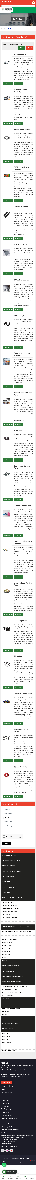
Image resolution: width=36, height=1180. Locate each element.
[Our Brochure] (33, 2)
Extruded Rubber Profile (23, 694)
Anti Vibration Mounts (22, 54)
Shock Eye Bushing (7, 942)
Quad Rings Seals (20, 621)
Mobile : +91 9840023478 (9, 1139)
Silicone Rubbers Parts (22, 506)
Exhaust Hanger (6, 954)
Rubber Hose (5, 1033)
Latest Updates (6, 1095)
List (22, 48)
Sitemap (4, 1098)
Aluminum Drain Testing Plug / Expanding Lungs (15, 986)
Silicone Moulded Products (20, 91)
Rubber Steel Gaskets (22, 129)
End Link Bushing (6, 948)
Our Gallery (5, 1104)
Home (3, 28)
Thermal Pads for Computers (10, 908)
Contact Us (5, 1106)
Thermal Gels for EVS (8, 914)
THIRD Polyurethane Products (21, 168)
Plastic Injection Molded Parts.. (23, 394)
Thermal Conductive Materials (22, 354)
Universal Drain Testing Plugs (23, 584)
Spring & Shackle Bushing (9, 940)
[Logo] (7, 10)
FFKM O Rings (19, 315)
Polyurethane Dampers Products (23, 542)
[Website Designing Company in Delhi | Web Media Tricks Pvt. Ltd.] (32, 1160)
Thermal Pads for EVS (8, 902)
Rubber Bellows (6, 1036)
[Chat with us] (4, 1165)
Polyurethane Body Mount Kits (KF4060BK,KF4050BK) (16, 931)
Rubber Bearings (7, 1039)
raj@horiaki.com (6, 1143)
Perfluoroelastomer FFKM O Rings (11, 1009)
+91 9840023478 (8, 2)
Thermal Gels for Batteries (10, 917)
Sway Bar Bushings (7, 937)
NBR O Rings (5, 1014)
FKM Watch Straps (21, 207)
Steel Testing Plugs (7, 995)
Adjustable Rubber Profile (21, 730)
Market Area (5, 1101)
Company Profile (6, 1092)
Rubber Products (20, 767)
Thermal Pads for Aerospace (10, 911)
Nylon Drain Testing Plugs (9, 989)
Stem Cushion (6, 951)
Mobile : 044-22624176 (8, 1141)
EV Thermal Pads (20, 244)
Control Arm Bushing (8, 945)
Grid (30, 48)
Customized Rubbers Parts (22, 467)
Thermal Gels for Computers (10, 920)
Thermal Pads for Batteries (10, 905)
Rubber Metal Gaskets (8, 1051)
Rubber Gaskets (6, 1048)
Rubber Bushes (6, 1042)
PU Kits (4, 957)
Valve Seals (18, 430)
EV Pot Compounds (21, 280)
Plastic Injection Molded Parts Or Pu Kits (15, 926)
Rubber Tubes (6, 1045)
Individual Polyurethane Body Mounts (12, 934)
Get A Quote (18, 84)
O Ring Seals (18, 656)
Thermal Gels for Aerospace (10, 923)
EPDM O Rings (6, 1012)
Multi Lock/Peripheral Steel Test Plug (12, 992)
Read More (7, 84)
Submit (6, 844)
